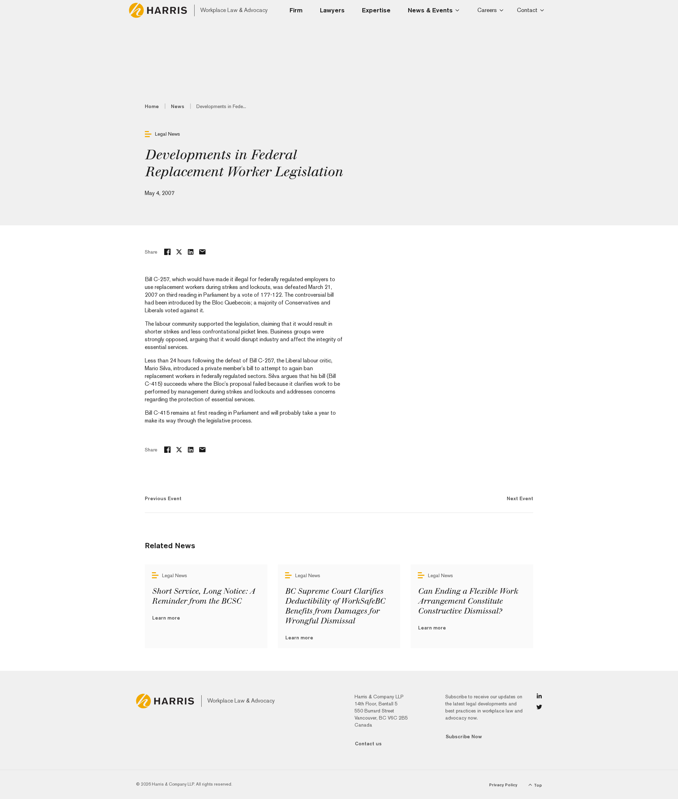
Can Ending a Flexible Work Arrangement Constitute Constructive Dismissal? (468, 601)
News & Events (430, 10)
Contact (527, 10)
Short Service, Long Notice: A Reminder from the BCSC (203, 596)
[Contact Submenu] (543, 10)
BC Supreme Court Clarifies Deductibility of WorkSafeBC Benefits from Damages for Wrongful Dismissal (335, 606)
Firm (296, 10)
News (177, 106)
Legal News (167, 134)
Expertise (376, 10)
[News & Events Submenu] (459, 10)
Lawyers (332, 10)
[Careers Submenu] (503, 10)
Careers (487, 10)
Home (152, 106)
